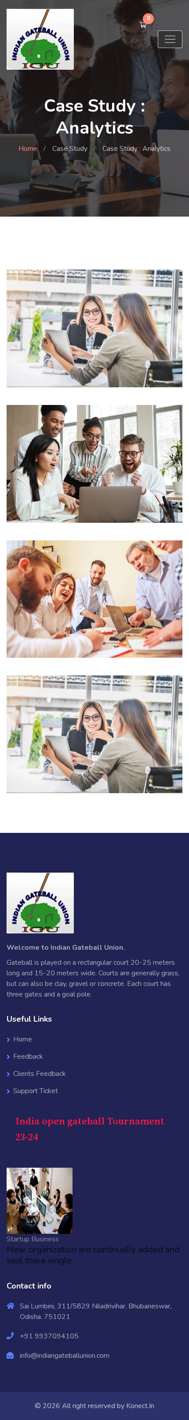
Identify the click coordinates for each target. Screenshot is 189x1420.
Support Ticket (35, 1091)
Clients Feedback (39, 1074)
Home (27, 149)
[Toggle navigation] (170, 39)
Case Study (69, 149)
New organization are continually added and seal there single (93, 1255)
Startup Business (33, 1239)
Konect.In (140, 1406)
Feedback (28, 1056)
